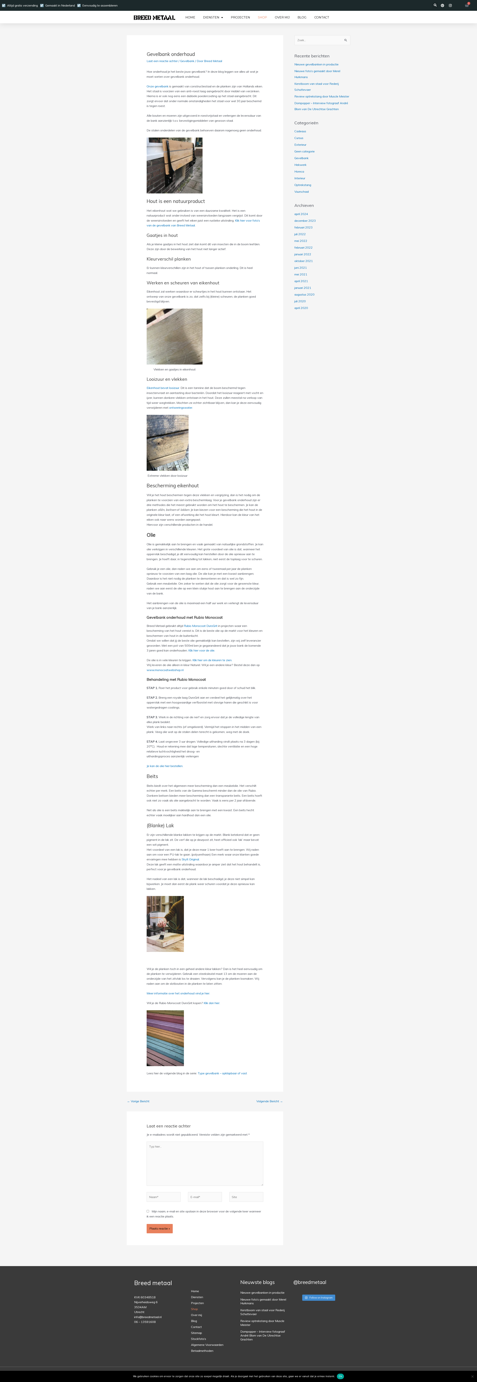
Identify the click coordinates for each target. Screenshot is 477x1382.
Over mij (282, 17)
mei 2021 (300, 274)
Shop (262, 17)
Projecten (240, 17)
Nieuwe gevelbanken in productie (316, 64)
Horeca (299, 171)
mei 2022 (300, 241)
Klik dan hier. (212, 1003)
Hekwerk (300, 165)
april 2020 (301, 308)
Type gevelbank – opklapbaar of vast (222, 1073)
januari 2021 (302, 288)
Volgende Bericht (269, 1101)
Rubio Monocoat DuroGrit (200, 626)
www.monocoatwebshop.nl (165, 670)
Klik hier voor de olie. (201, 650)
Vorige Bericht (138, 1101)
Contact (321, 17)
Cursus (298, 138)
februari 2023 (303, 227)
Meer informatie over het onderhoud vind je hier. (178, 993)
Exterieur (300, 144)
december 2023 (305, 221)
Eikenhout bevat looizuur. (163, 388)
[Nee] (472, 1376)
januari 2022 (302, 254)
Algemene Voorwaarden (207, 1345)
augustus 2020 (304, 294)
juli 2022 (300, 234)
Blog (302, 17)
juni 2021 (300, 267)
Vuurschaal (301, 191)
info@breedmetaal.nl (148, 1317)
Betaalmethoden (202, 1351)
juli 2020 (300, 301)
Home (190, 17)
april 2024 (301, 214)
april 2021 (301, 281)
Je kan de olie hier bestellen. (165, 766)
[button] (435, 5)
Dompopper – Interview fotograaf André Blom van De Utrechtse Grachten (262, 1335)
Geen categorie (304, 151)
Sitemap (196, 1333)
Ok (340, 1376)
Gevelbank (187, 61)
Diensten (211, 17)
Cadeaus (300, 131)
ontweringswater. (181, 407)
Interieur (299, 178)
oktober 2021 (303, 261)
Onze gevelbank (157, 86)
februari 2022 (303, 247)
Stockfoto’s (198, 1339)
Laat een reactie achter (162, 61)
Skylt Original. (191, 859)
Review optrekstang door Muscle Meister (321, 96)
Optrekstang (302, 185)
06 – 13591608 (145, 1322)
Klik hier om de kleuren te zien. (212, 660)
